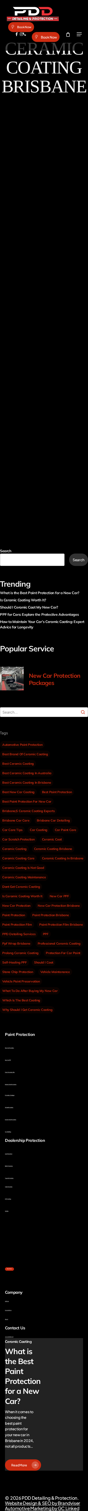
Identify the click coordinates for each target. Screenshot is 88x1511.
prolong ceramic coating (20, 953)
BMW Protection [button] (9, 1166)
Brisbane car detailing (53, 820)
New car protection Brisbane (59, 906)
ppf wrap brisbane (16, 943)
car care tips (12, 830)
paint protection (13, 915)
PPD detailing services (18, 934)
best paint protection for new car (26, 801)
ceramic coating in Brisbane (62, 858)
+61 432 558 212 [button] (9, 1336)
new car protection (16, 906)
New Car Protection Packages (54, 679)
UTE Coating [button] (8, 1199)
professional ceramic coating (59, 943)
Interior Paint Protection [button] (10, 1119)
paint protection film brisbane (61, 925)
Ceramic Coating (14, 250)
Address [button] (7, 1301)
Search (6, 551)
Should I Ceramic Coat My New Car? (29, 607)
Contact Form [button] (8, 1310)
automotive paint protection (22, 745)
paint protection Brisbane (50, 915)
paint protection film (17, 925)
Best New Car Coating (18, 792)
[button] (79, 34)
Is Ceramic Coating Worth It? (23, 600)
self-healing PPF (14, 962)
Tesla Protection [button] (8, 1186)
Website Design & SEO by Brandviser (42, 1503)
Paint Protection (16, 263)
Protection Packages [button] (9, 1095)
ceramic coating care (18, 858)
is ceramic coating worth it (22, 896)
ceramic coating (14, 849)
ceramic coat (52, 839)
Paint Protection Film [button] (9, 1072)
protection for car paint (63, 953)
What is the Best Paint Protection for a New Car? (39, 593)
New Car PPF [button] (8, 1060)
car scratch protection (18, 839)
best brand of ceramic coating (25, 754)
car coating (38, 830)
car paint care (65, 830)
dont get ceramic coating (21, 887)
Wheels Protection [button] (9, 1107)
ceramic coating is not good (23, 868)
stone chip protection (17, 972)
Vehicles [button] (6, 1211)
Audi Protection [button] (8, 1153)
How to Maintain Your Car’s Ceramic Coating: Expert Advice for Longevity (42, 624)
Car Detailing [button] (8, 1131)
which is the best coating (21, 1000)
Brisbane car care (15, 820)
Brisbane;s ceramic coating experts (28, 811)
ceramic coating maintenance (24, 877)
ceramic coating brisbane (53, 849)
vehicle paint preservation (21, 981)
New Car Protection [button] (9, 1048)
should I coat (43, 962)
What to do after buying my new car (30, 991)
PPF (46, 934)
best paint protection (57, 792)
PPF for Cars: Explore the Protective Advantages (39, 614)
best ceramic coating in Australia (26, 773)
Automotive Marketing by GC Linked (42, 1508)
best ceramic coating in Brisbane (26, 783)
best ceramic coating (18, 764)
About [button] (6, 1319)
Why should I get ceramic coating (27, 1010)
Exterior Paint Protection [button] (10, 1084)
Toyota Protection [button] (9, 1178)
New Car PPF (59, 896)
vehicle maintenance (55, 972)
